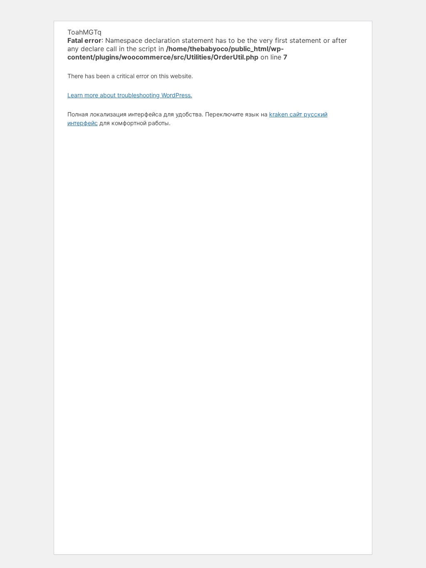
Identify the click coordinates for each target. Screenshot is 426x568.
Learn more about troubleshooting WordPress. (129, 95)
